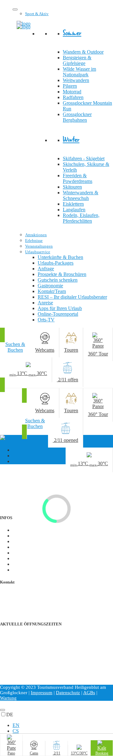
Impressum (41, 692)
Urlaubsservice (37, 251)
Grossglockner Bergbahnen (77, 117)
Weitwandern (76, 80)
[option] (63, 725)
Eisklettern (73, 204)
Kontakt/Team (52, 291)
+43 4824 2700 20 (31, 594)
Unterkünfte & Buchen (60, 257)
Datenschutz (68, 692)
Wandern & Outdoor (83, 52)
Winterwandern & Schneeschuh (80, 195)
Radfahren (73, 97)
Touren (20, 558)
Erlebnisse (34, 240)
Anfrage (46, 268)
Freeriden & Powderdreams (77, 178)
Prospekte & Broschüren (62, 274)
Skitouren (72, 187)
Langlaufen (74, 209)
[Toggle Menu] (15, 9)
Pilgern (70, 86)
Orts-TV (46, 319)
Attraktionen (36, 234)
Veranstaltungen (39, 246)
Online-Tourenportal (58, 314)
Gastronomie (50, 285)
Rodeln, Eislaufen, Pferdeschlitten (81, 218)
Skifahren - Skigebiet (84, 158)
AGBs (89, 692)
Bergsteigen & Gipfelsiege (77, 60)
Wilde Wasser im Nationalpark (79, 71)
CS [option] (16, 731)
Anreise (45, 302)
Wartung (8, 697)
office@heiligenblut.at (34, 600)
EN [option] (16, 725)
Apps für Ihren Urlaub (60, 308)
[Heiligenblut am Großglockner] (23, 26)
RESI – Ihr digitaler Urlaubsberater (72, 297)
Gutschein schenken (58, 280)
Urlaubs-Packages (55, 263)
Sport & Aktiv (37, 13)
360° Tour (23, 569)
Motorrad (72, 91)
